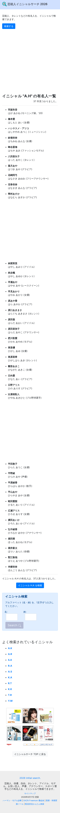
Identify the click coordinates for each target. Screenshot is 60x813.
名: (6, 611)
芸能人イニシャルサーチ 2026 (27, 4)
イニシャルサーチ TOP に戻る (30, 754)
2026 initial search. (30, 777)
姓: (24, 611)
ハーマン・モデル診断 (12, 800)
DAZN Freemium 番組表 (33, 800)
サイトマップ (30, 793)
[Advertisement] (30, 59)
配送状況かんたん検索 (34, 804)
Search (13, 625)
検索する (8, 26)
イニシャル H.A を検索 (30, 585)
